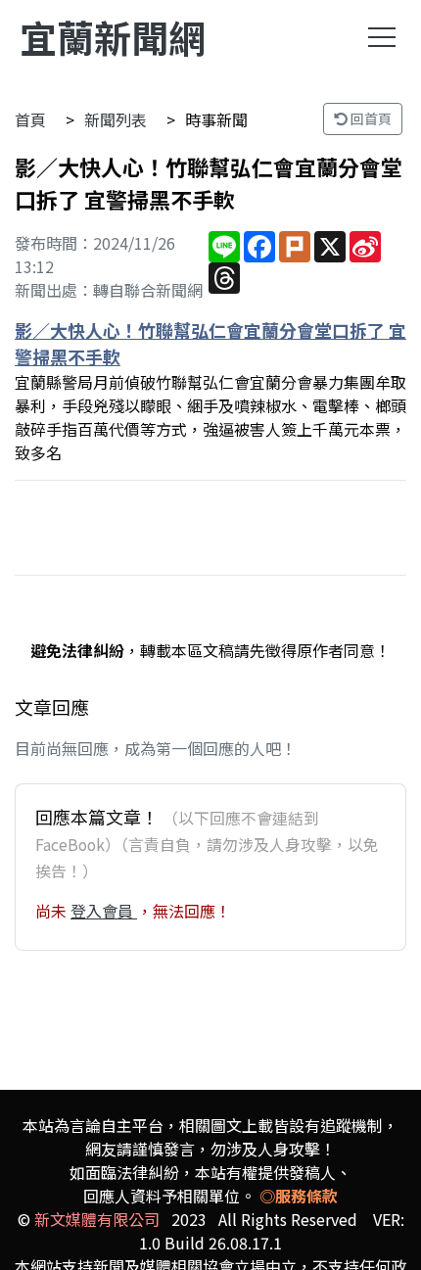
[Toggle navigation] (381, 37)
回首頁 (370, 118)
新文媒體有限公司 (97, 1219)
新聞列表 (115, 119)
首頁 (30, 119)
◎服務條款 (298, 1195)
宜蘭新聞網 (113, 37)
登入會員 (103, 910)
